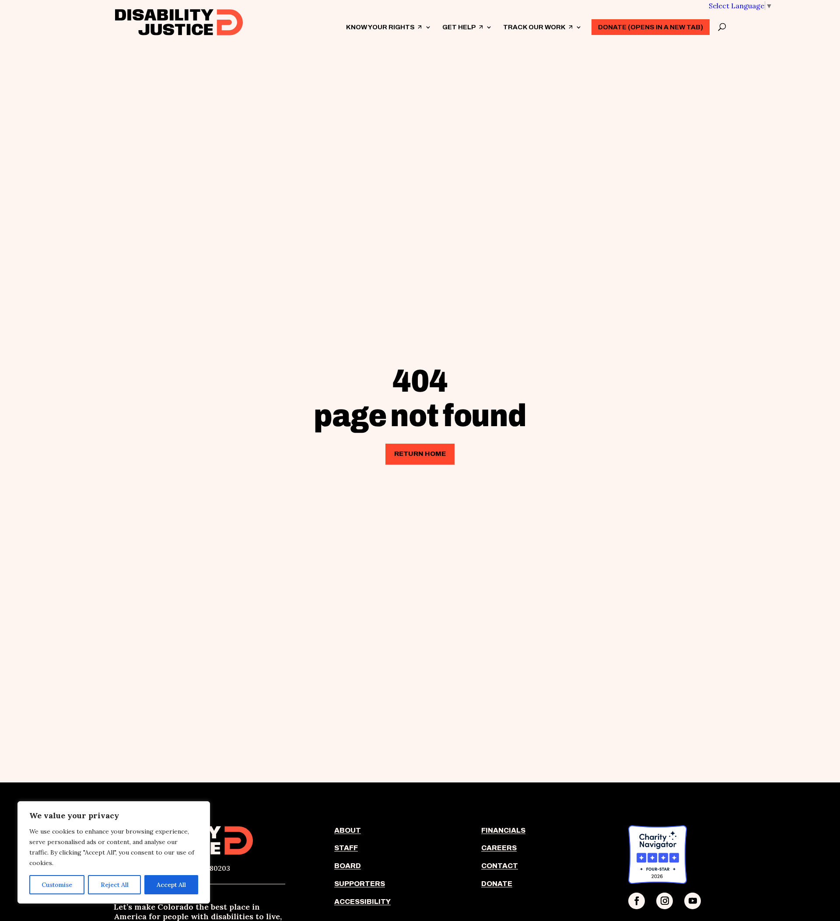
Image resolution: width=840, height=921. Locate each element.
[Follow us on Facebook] (636, 901)
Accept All (171, 885)
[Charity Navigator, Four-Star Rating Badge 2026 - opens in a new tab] (657, 881)
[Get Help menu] (488, 27)
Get (462, 34)
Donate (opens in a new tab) (650, 27)
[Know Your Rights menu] (427, 27)
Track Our (538, 34)
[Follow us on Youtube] (692, 901)
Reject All (115, 885)
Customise (57, 885)
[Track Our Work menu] (578, 27)
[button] (741, 5)
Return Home (420, 453)
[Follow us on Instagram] (664, 901)
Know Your (384, 34)
